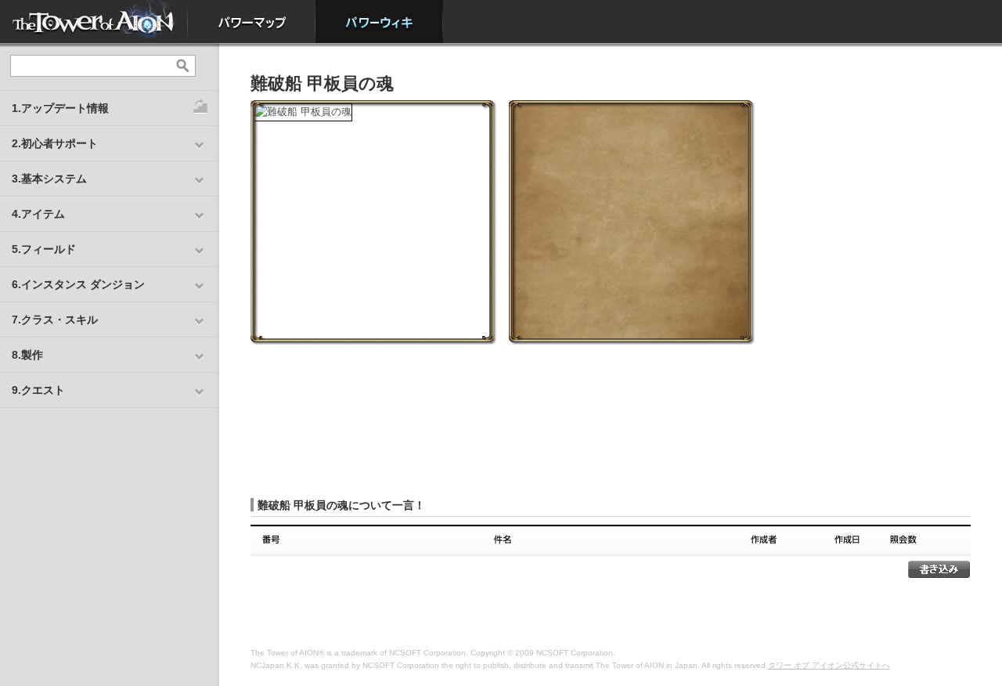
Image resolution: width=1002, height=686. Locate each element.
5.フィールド (44, 249)
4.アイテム (38, 214)
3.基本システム (49, 178)
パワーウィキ (379, 21)
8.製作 (27, 354)
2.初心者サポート (55, 143)
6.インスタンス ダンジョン (78, 284)
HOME (94, 21)
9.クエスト (38, 390)
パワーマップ (251, 21)
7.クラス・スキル (55, 319)
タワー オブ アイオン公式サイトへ (829, 665)
